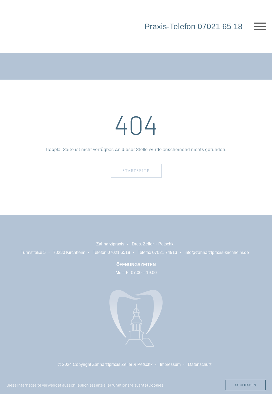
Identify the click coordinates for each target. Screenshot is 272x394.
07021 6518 (119, 252)
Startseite (136, 171)
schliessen (245, 385)
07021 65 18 (220, 26)
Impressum (170, 364)
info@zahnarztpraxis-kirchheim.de (217, 252)
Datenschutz (200, 364)
